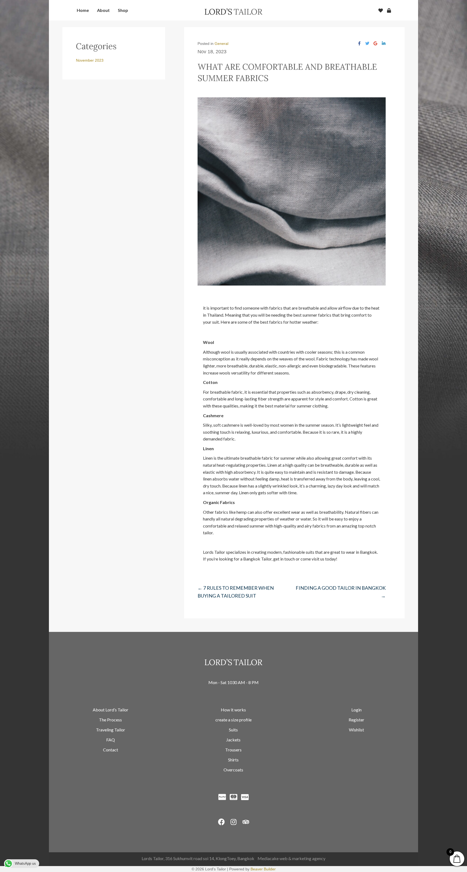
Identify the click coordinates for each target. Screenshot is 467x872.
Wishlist (356, 729)
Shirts (233, 759)
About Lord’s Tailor (110, 709)
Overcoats (233, 769)
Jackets (233, 739)
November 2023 (90, 60)
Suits (233, 729)
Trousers (233, 749)
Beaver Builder (263, 869)
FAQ (110, 739)
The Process (110, 719)
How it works (233, 709)
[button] (221, 821)
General (221, 43)
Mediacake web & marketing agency (291, 858)
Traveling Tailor (110, 729)
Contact (110, 749)
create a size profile (233, 719)
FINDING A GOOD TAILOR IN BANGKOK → (341, 592)
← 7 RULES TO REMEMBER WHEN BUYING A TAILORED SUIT (236, 592)
